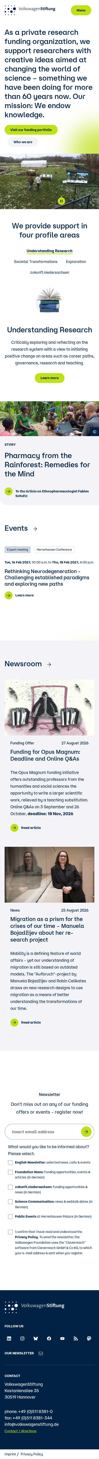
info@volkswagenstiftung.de (32, 1424)
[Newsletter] (40, 1353)
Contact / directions (20, 1431)
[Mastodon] (89, 1338)
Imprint (10, 1454)
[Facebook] (49, 1338)
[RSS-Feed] (75, 1338)
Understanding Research (50, 251)
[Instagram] (22, 1338)
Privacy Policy (26, 1237)
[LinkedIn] (9, 1338)
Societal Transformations (36, 262)
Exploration (76, 262)
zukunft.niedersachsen (49, 272)
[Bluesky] (35, 1338)
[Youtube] (62, 1338)
